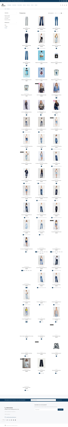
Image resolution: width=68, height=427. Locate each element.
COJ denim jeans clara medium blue (56, 146)
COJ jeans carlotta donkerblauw (41, 214)
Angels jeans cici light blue (56, 28)
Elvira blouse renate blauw (56, 336)
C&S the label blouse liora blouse (56, 95)
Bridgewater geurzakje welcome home (41, 79)
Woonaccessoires (7, 19)
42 (56, 31)
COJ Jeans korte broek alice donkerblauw (26, 249)
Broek (26, 27)
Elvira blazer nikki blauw (41, 336)
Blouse (41, 93)
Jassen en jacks (41, 111)
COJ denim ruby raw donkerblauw (41, 180)
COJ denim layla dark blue (56, 163)
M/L (56, 97)
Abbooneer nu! (59, 400)
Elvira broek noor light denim (56, 370)
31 (43, 234)
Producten (8, 8)
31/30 (26, 287)
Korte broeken (56, 230)
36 (26, 31)
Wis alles (6, 27)
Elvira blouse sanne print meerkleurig (26, 353)
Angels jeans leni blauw (41, 45)
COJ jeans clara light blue (26, 231)
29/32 (53, 251)
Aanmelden (60, 409)
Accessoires (6, 18)
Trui (56, 111)
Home (5, 8)
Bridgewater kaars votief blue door (56, 79)
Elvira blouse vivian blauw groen (56, 353)
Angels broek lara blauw (26, 28)
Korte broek (56, 128)
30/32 (38, 251)
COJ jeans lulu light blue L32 (56, 249)
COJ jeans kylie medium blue (41, 249)
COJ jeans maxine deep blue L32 (56, 267)
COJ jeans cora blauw (41, 231)
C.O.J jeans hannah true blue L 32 (41, 129)
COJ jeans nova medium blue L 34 (41, 301)
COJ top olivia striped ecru (56, 319)
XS (40, 114)
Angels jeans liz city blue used (56, 45)
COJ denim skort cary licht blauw (56, 180)
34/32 (42, 253)
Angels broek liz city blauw (41, 28)
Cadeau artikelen (7, 17)
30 (55, 149)
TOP (41, 318)
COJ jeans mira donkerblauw (56, 284)
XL (26, 114)
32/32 (42, 251)
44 (43, 31)
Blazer (41, 335)
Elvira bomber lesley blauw (26, 370)
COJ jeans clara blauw (56, 214)
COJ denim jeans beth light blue (41, 146)
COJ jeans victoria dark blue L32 (56, 301)
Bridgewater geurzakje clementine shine (41, 62)
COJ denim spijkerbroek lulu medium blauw (41, 197)
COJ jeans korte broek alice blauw (56, 231)
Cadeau (41, 61)
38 (39, 31)
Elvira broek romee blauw (26, 387)
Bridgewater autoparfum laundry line (56, 62)
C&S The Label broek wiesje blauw (26, 112)
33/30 (44, 251)
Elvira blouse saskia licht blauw (41, 353)
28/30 (36, 251)
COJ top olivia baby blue (41, 319)
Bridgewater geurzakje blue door (26, 79)
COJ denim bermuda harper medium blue (27, 146)
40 (55, 373)
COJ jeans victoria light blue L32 (26, 319)
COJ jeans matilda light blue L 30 (26, 267)
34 (41, 149)
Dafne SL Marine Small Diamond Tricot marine (26, 336)
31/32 (40, 251)
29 (41, 132)
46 (44, 31)
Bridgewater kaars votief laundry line (26, 95)
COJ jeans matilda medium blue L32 (41, 267)
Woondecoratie (56, 78)
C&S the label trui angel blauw (56, 112)
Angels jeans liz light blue (26, 62)
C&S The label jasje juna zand (41, 112)
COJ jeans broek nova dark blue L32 (26, 214)
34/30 (40, 253)
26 (23, 132)
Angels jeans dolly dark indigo (26, 45)
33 (29, 132)
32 (28, 132)
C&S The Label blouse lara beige (41, 95)
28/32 (51, 251)
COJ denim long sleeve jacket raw (27, 180)
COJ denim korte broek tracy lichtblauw (41, 163)
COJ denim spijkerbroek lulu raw (56, 197)
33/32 (46, 251)
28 (53, 149)
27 (24, 132)
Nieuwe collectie (7, 15)
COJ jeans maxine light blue (27, 284)
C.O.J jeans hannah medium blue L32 (26, 129)
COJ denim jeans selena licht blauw (26, 163)
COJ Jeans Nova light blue (26, 301)
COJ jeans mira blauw (41, 284)
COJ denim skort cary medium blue (26, 197)
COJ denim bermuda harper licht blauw (56, 129)
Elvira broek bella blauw (41, 370)
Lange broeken (41, 27)
